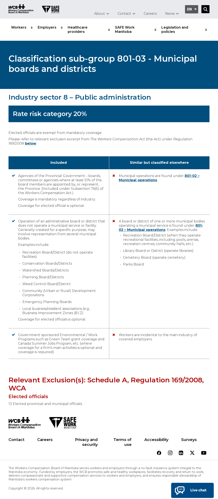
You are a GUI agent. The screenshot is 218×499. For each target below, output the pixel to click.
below (30, 143)
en (189, 9)
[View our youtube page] (203, 453)
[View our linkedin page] (181, 453)
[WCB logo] (25, 424)
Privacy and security (86, 442)
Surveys (189, 439)
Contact (124, 14)
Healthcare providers (77, 29)
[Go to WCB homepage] (21, 9)
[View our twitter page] (192, 453)
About (99, 14)
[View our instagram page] (170, 453)
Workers (18, 27)
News (170, 14)
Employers (47, 27)
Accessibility (156, 439)
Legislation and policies (174, 29)
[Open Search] (205, 9)
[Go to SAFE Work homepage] (50, 10)
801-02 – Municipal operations (161, 227)
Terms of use (122, 442)
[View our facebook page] (159, 453)
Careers (150, 14)
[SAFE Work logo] (62, 424)
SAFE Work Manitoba (125, 29)
